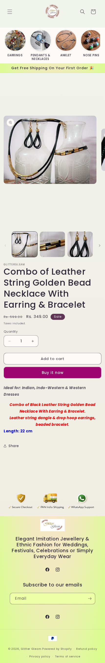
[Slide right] (99, 245)
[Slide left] (5, 245)
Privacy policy (39, 656)
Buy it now (52, 372)
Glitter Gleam (31, 649)
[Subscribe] (89, 598)
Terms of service (67, 656)
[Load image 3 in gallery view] (80, 244)
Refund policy (86, 649)
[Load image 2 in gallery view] (52, 244)
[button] (9, 11)
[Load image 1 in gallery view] (24, 244)
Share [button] (14, 445)
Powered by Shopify (57, 649)
